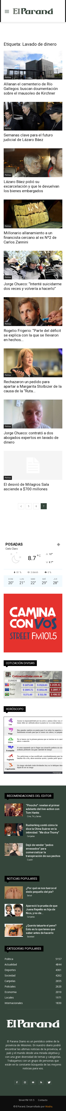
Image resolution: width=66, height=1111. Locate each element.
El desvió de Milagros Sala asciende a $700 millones (26, 486)
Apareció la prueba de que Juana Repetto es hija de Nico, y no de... (41, 909)
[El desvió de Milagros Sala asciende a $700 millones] (33, 465)
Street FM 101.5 (26, 1100)
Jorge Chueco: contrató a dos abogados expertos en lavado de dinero (31, 437)
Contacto (42, 1100)
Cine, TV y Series (34, 816)
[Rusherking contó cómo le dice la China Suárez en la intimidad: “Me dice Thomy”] (14, 829)
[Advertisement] (33, 28)
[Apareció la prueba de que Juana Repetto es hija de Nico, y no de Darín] (14, 910)
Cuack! (30, 859)
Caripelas (31, 836)
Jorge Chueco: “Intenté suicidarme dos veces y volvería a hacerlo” (33, 286)
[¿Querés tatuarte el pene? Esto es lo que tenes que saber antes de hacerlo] (14, 930)
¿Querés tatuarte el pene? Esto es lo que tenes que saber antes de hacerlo (41, 929)
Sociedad (30, 936)
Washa (48, 1106)
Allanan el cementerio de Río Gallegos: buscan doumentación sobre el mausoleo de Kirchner (31, 88)
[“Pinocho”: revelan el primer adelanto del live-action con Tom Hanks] (14, 810)
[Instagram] (25, 1082)
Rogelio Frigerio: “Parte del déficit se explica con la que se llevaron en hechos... (32, 335)
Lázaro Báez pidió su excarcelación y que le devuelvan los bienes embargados (31, 186)
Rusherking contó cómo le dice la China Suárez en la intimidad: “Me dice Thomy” (42, 829)
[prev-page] (21, 506)
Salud (29, 895)
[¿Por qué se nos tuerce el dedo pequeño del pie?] (14, 892)
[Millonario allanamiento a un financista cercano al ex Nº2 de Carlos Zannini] (33, 214)
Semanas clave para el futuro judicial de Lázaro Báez (28, 137)
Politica (8, 77)
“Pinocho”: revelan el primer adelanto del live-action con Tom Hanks (43, 809)
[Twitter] (49, 1082)
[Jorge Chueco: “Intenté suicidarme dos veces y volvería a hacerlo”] (33, 265)
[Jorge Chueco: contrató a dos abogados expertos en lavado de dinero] (33, 414)
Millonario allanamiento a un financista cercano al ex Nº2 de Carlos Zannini (30, 237)
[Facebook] (17, 1082)
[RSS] (41, 1082)
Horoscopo (57, 772)
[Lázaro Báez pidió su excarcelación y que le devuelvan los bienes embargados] (33, 162)
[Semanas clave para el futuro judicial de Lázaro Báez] (33, 116)
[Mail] (33, 1082)
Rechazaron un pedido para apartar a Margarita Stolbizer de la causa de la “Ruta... (33, 386)
